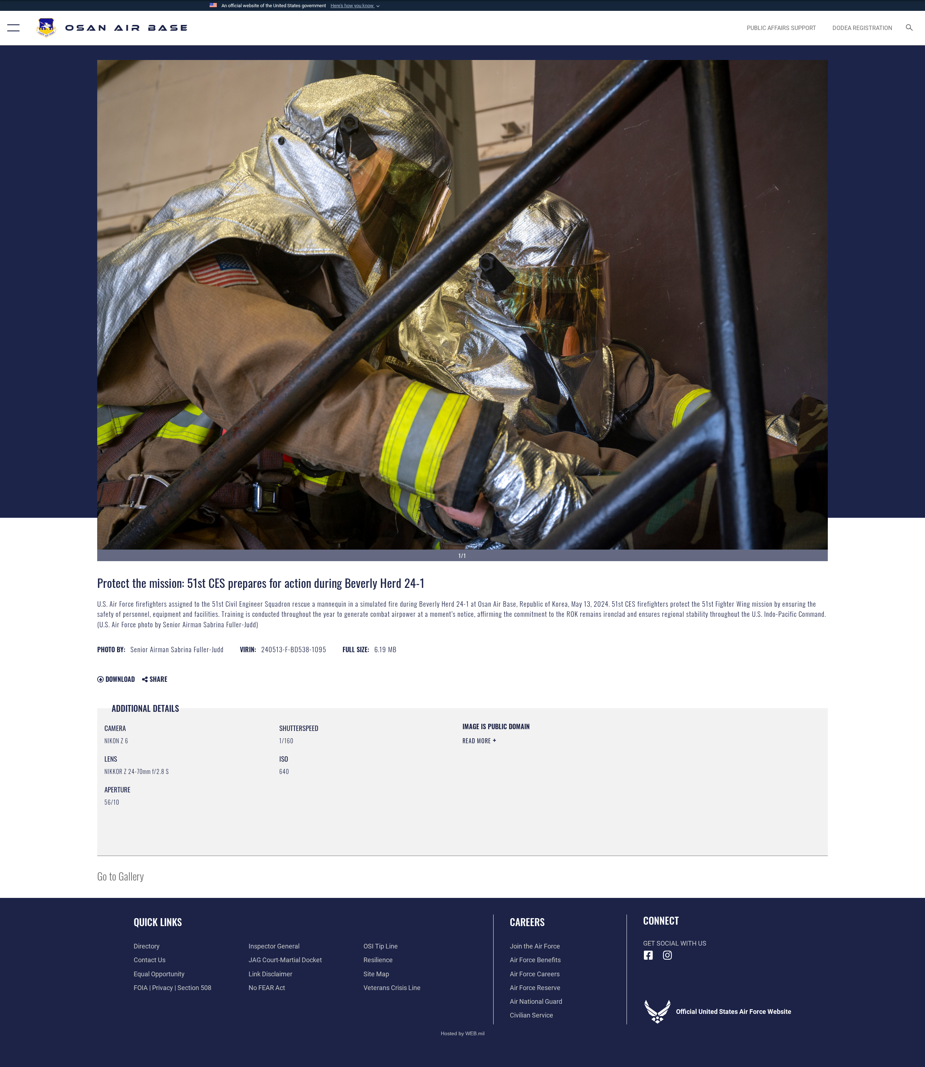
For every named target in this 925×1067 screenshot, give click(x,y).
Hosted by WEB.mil (463, 1033)
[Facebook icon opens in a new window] (648, 955)
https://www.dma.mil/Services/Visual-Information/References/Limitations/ (547, 776)
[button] (356, 5)
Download (119, 679)
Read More (477, 740)
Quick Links (158, 922)
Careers (527, 922)
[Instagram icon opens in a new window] (667, 955)
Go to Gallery (120, 875)
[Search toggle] (909, 28)
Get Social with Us (674, 943)
